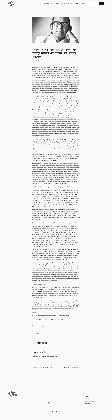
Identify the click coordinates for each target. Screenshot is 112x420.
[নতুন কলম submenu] (66, 3)
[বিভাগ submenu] (53, 3)
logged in (43, 356)
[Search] (101, 3)
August (42, 326)
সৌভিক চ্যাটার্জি (35, 60)
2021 (47, 326)
